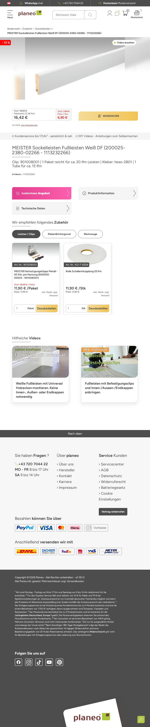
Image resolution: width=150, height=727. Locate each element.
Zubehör (27, 28)
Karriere (65, 481)
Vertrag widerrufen (113, 511)
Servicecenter (112, 464)
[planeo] (92, 717)
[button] (8, 3)
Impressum (68, 487)
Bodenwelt (13, 28)
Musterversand (119, 3)
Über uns (66, 464)
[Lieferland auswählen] (8, 3)
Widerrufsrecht (113, 481)
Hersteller (67, 470)
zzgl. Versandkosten (29, 125)
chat (34, 3)
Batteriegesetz (113, 487)
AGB (104, 470)
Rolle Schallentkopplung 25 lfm (84, 271)
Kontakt (65, 476)
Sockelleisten (43, 28)
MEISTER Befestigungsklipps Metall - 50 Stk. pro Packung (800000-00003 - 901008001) (35, 274)
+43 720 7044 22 (73, 3)
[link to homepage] (30, 13)
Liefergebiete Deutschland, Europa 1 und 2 (36, 615)
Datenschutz (111, 476)
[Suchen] (90, 15)
